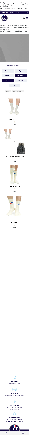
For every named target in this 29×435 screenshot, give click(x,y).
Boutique (16, 65)
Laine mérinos (17, 91)
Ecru (7, 91)
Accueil (9, 65)
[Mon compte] (14, 433)
